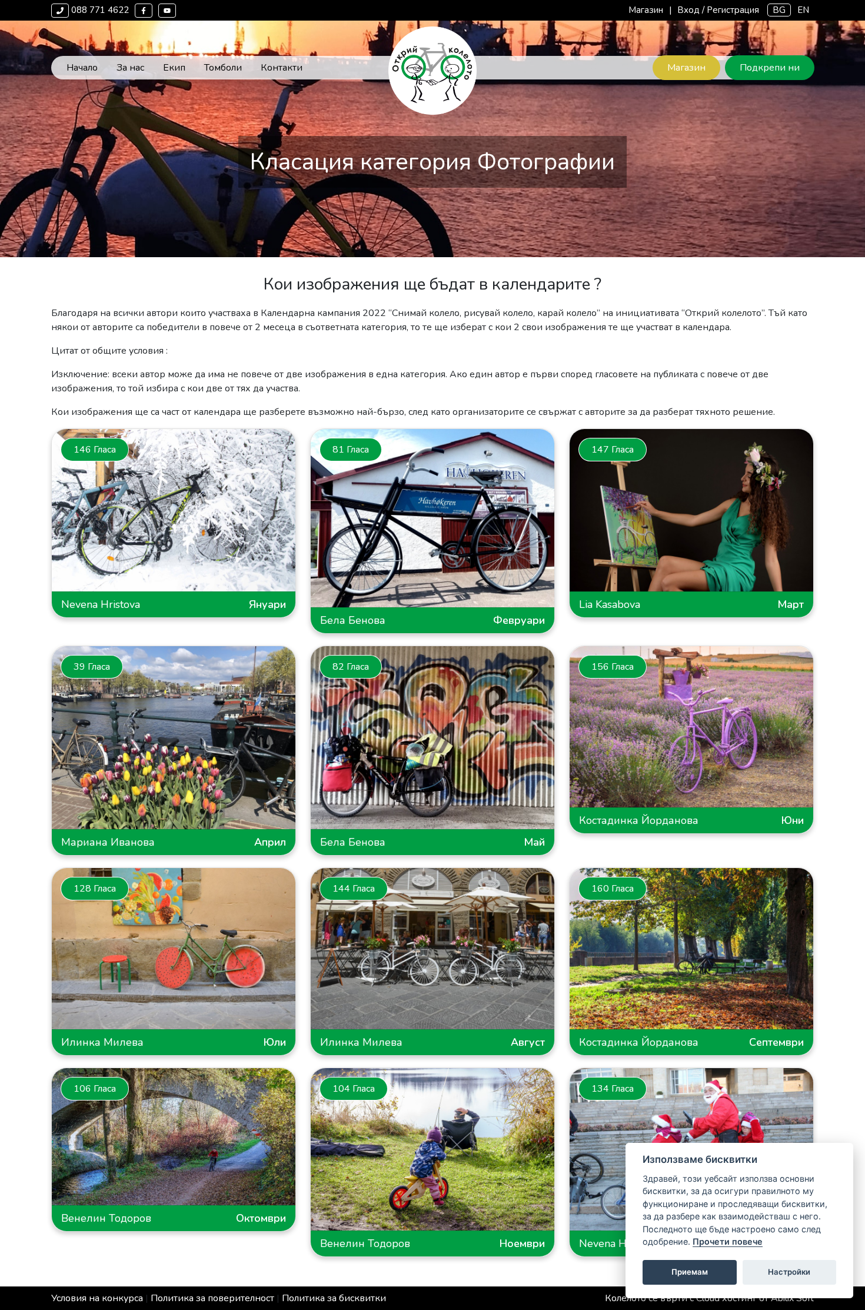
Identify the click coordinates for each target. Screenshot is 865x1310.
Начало (82, 67)
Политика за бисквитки (334, 1298)
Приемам (689, 1272)
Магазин (645, 10)
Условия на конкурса (97, 1298)
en (803, 10)
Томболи (223, 67)
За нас (130, 67)
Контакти (281, 67)
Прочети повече (728, 1242)
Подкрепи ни (770, 67)
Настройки (789, 1272)
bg (779, 10)
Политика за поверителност (212, 1298)
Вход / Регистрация (718, 10)
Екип (174, 67)
